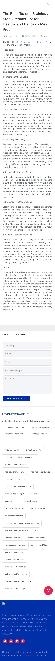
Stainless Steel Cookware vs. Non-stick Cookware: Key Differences (15, 427)
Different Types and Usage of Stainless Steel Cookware (15, 433)
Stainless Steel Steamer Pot (35, 42)
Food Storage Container (14, 559)
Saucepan (9, 501)
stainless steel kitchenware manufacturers (22, 523)
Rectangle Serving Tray (14, 508)
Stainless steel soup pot (14, 494)
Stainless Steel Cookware (15, 589)
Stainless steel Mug (39, 545)
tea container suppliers (14, 516)
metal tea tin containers (40, 472)
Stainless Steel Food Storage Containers (21, 530)
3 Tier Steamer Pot (12, 450)
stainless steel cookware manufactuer (20, 457)
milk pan (33, 494)
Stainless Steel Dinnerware (16, 567)
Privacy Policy (43, 655)
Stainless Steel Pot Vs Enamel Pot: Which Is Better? (42, 433)
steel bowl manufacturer (14, 472)
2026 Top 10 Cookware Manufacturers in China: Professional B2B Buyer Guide (42, 421)
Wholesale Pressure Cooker (16, 464)
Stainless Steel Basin (38, 508)
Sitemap (30, 655)
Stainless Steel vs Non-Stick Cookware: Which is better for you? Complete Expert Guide (24, 421)
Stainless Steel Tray (13, 538)
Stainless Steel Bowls (36, 538)
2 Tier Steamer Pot (33, 450)
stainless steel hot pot (28, 501)
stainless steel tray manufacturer (18, 486)
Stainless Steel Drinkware (15, 552)
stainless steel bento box (15, 545)
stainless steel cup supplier (16, 479)
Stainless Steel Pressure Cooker (18, 581)
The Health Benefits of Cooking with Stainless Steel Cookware (42, 427)
